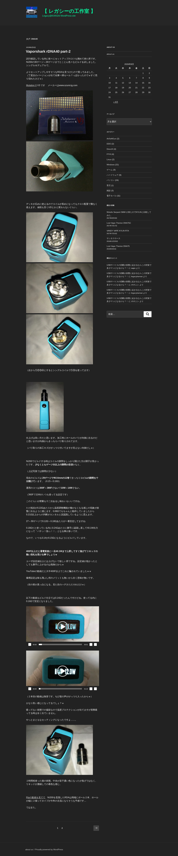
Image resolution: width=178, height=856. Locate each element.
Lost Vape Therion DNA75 (118, 246)
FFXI (109, 154)
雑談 (109, 190)
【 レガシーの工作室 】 (69, 11)
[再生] (29, 644)
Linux (109, 159)
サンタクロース (113, 238)
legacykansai (137, 276)
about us (110, 54)
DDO (109, 144)
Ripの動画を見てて (35, 797)
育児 (109, 185)
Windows (111, 164)
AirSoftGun (111, 139)
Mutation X (31, 85)
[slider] (60, 644)
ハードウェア (112, 175)
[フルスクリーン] (95, 644)
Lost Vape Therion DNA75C (119, 223)
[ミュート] (91, 644)
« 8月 (115, 102)
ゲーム (110, 170)
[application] (62, 626)
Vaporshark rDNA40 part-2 (48, 51)
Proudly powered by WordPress (49, 849)
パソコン (110, 180)
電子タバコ (111, 196)
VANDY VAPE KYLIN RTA (118, 231)
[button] (62, 626)
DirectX (110, 149)
